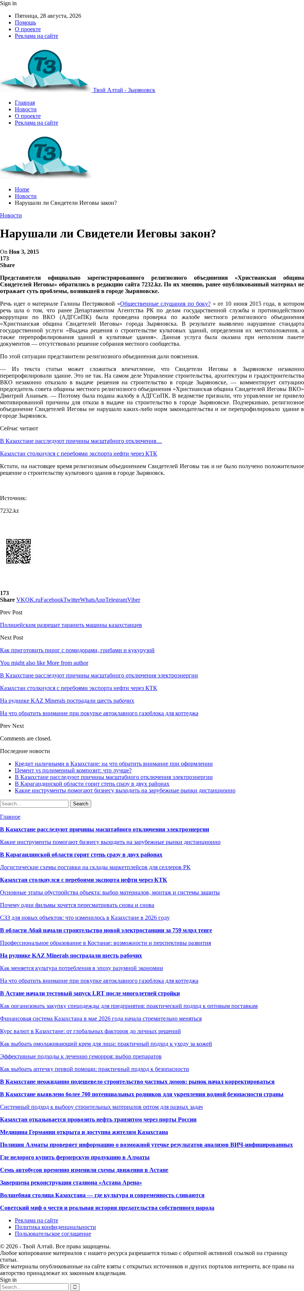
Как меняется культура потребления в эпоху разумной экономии (81, 968)
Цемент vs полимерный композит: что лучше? (73, 770)
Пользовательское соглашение (53, 1234)
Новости (26, 109)
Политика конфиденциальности (55, 1227)
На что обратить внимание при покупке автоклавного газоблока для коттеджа (99, 981)
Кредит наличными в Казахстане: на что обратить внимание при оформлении (114, 764)
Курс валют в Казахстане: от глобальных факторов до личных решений (90, 1031)
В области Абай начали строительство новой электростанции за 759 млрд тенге (106, 930)
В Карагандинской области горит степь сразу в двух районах (92, 784)
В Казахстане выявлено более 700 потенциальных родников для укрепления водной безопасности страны (142, 1094)
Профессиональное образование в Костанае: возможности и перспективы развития (105, 943)
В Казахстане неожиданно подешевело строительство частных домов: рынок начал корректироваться (137, 1081)
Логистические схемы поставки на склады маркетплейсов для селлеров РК (95, 867)
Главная (25, 102)
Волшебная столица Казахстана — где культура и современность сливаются (102, 1195)
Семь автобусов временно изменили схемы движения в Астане (84, 1170)
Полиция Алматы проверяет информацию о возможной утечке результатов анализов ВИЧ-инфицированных (146, 1144)
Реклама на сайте (36, 36)
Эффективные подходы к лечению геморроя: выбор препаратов (81, 1056)
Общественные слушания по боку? (165, 303)
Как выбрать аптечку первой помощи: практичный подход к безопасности (94, 1069)
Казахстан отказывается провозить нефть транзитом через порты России (98, 1119)
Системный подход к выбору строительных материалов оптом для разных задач (101, 1107)
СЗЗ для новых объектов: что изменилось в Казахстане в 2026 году (85, 917)
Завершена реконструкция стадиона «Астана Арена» (71, 1182)
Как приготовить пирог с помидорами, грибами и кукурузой (77, 650)
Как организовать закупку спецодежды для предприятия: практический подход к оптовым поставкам (129, 1006)
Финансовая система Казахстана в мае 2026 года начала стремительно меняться (101, 1018)
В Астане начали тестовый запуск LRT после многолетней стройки (90, 993)
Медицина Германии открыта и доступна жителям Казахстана (84, 1132)
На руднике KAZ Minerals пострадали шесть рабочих (71, 955)
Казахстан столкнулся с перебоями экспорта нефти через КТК (78, 453)
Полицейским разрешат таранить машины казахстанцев (71, 625)
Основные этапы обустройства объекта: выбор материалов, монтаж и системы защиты (110, 892)
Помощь (25, 22)
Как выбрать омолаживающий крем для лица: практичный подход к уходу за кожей (106, 1044)
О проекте (28, 29)
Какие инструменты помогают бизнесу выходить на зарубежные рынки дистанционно (125, 790)
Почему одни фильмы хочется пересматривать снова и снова (77, 905)
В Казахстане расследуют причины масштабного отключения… (81, 441)
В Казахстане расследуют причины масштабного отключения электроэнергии (114, 777)
